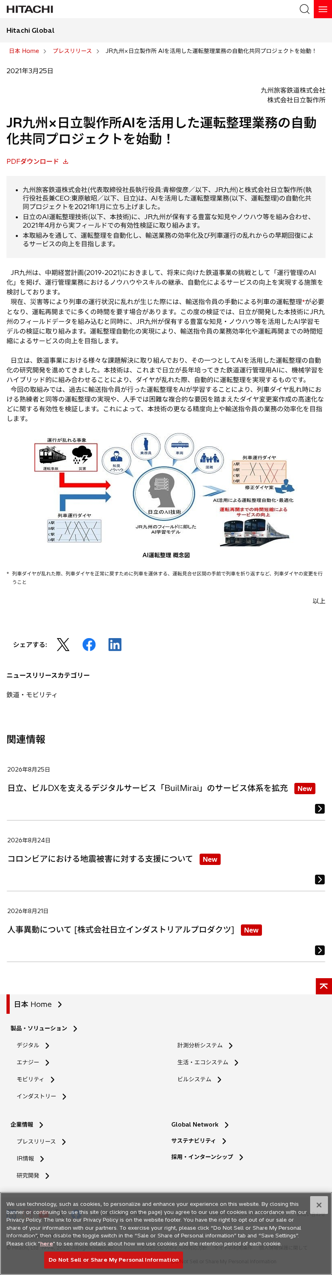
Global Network (195, 1124)
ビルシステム (194, 1079)
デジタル (28, 1045)
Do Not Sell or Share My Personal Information (114, 1259)
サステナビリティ (193, 1140)
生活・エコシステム (202, 1062)
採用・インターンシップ (202, 1157)
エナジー (28, 1062)
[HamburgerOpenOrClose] (323, 9)
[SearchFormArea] (305, 9)
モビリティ (31, 1079)
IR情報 (25, 1158)
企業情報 (22, 1124)
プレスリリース (36, 1141)
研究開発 (31, 1175)
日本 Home (33, 1004)
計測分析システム (200, 1045)
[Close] (319, 1205)
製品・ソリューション (39, 1028)
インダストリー (36, 1096)
